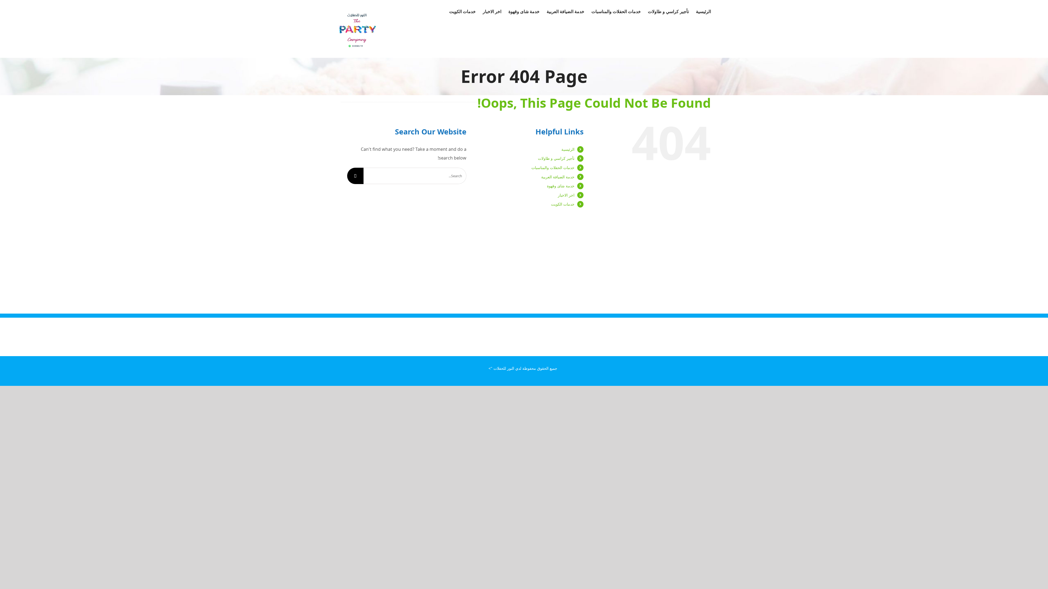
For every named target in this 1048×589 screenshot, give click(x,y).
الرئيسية (567, 149)
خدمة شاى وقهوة (560, 185)
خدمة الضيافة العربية (557, 176)
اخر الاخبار (566, 195)
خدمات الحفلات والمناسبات (552, 167)
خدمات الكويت (562, 204)
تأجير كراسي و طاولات (556, 158)
